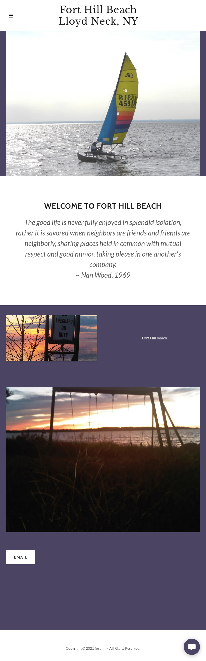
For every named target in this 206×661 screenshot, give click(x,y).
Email (20, 557)
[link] (98, 23)
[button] (11, 16)
